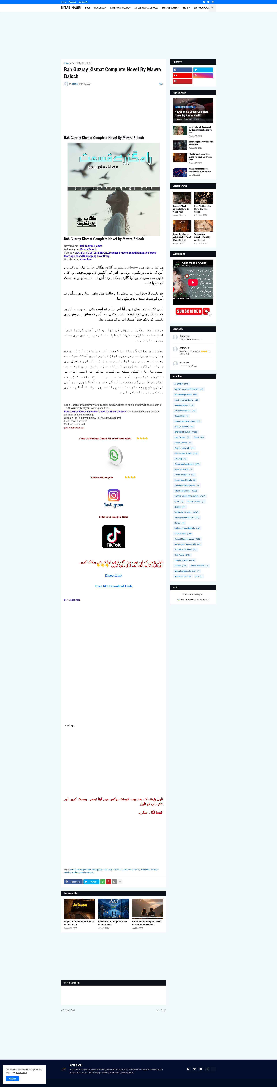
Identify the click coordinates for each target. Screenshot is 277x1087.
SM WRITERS (183, 534)
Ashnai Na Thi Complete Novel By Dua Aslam (112, 923)
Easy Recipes (182, 437)
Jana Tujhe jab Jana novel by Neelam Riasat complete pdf (200, 130)
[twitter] (203, 69)
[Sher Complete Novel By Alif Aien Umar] (180, 145)
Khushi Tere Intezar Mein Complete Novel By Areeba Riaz (200, 157)
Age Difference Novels (186, 400)
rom (198, 576)
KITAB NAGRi (71, 8)
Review (179, 523)
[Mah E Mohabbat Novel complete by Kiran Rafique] (180, 172)
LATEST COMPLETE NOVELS (126, 870)
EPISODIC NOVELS (186, 432)
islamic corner (183, 576)
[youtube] (208, 2)
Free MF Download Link (113, 586)
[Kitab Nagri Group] (203, 81)
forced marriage (199, 566)
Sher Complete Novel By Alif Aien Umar (201, 143)
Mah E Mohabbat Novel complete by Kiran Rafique (200, 170)
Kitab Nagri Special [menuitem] (119, 8)
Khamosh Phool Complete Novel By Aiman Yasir (181, 209)
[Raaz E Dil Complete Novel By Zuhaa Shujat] (203, 198)
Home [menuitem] (87, 8)
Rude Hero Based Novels (187, 528)
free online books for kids (187, 571)
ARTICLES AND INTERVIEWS (189, 389)
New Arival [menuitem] (99, 8)
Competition (181, 416)
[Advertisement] (138, 35)
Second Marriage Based (187, 539)
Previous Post (69, 1010)
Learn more (21, 1072)
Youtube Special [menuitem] (201, 8)
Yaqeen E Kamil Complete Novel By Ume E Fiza (79, 923)
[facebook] (204, 2)
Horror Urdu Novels (185, 475)
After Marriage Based (186, 394)
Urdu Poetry (182, 555)
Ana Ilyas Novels (184, 405)
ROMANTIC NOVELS (150, 870)
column (180, 566)
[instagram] (203, 75)
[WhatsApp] (102, 881)
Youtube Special (185, 560)
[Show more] (120, 881)
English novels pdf (184, 448)
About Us (72, 2)
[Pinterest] (108, 881)
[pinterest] (213, 2)
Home (63, 2)
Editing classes (183, 443)
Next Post (160, 1010)
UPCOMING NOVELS (185, 550)
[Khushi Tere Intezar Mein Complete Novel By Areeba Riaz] (180, 157)
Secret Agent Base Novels (188, 544)
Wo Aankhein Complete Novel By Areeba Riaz (202, 237)
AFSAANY (181, 384)
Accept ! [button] (12, 1079)
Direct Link (113, 575)
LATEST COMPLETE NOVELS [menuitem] (146, 8)
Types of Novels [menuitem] (169, 8)
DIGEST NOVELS (184, 427)
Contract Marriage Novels (187, 421)
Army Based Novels (185, 411)
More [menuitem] (185, 8)
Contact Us (83, 2)
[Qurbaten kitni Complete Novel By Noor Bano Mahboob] (147, 909)
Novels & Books (196, 501)
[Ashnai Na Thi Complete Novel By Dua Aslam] (113, 909)
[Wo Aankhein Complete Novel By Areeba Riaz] (203, 226)
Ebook (199, 437)
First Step (180, 459)
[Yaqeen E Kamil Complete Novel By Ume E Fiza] (79, 909)
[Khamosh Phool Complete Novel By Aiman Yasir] (182, 198)
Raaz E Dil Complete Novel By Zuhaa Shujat (202, 209)
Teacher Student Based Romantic (79, 872)
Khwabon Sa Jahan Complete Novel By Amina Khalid (191, 113)
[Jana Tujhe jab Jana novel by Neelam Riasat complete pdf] (180, 130)
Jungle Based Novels (185, 480)
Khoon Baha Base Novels (187, 485)
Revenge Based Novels (187, 517)
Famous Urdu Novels (186, 453)
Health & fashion (183, 469)
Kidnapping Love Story (102, 870)
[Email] (114, 881)
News (179, 501)
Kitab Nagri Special (186, 491)
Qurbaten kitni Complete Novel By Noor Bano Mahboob (146, 923)
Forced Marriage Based (81, 63)
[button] (205, 8)
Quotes (180, 507)
